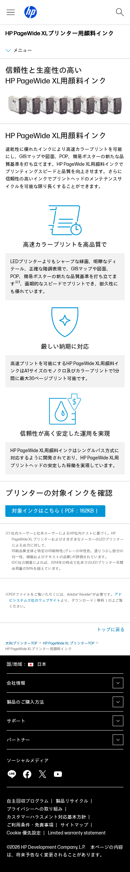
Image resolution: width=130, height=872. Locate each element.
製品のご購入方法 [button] (25, 702)
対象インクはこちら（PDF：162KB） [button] (55, 511)
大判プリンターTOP (21, 643)
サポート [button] (16, 721)
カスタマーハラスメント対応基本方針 (46, 817)
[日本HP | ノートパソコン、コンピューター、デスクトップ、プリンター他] (30, 12)
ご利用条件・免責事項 (30, 825)
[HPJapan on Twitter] (42, 774)
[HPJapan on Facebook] (27, 774)
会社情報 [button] (16, 683)
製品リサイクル (72, 801)
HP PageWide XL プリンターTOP (68, 643)
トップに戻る (111, 629)
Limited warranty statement (77, 833)
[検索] (120, 12)
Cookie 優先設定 (24, 833)
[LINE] (12, 774)
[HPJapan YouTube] (58, 774)
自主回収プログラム (28, 801)
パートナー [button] (18, 740)
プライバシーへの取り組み (35, 809)
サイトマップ (74, 825)
